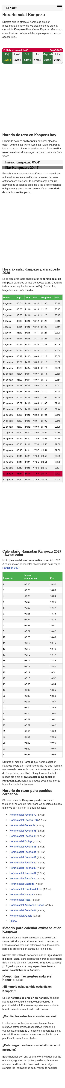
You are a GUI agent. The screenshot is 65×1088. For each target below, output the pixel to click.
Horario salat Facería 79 (22, 814)
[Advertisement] (32, 101)
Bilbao (13, 921)
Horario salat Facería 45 (22, 846)
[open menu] (59, 5)
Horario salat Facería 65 (22, 836)
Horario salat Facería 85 (22, 830)
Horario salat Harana (21, 894)
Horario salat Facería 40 (22, 878)
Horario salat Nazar (20, 899)
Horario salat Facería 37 (22, 873)
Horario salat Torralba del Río (25, 889)
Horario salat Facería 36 (22, 868)
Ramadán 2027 (11, 567)
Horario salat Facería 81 (22, 852)
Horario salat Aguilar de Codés (26, 905)
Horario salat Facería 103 (23, 820)
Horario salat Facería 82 (22, 862)
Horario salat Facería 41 (22, 910)
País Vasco (11, 7)
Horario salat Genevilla (22, 825)
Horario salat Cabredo (21, 883)
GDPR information (12, 1083)
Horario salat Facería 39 (22, 857)
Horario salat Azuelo (20, 915)
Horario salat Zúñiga (20, 841)
